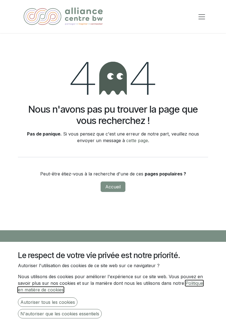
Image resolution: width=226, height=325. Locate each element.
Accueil (113, 186)
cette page (137, 140)
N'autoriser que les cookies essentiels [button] (59, 313)
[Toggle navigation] (201, 16)
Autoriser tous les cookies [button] (47, 302)
